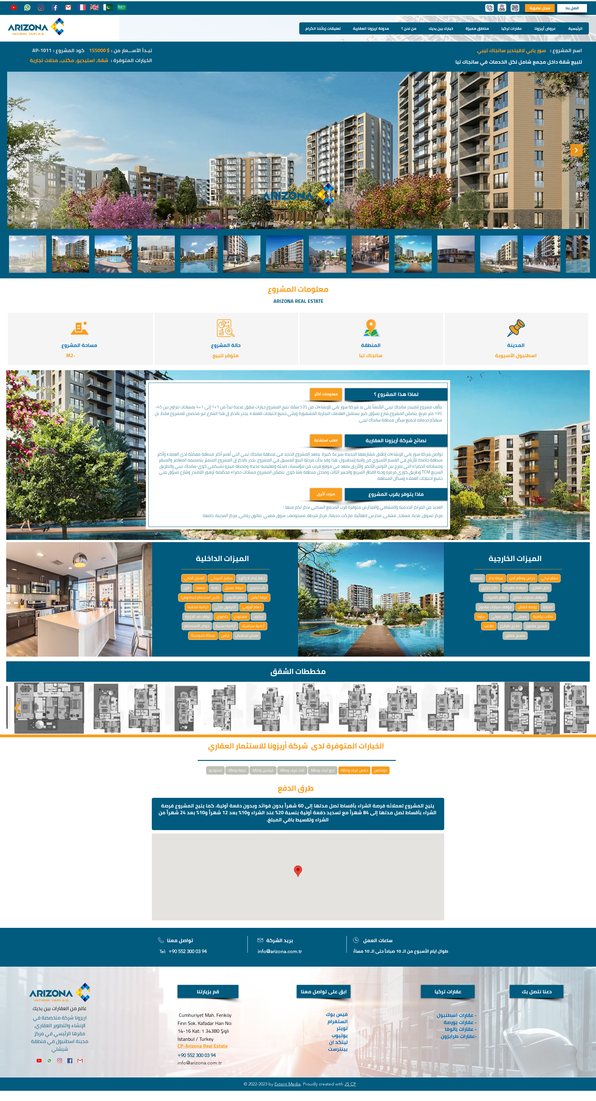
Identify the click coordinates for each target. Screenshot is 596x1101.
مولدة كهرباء (515, 587)
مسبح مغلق (515, 635)
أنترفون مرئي (225, 606)
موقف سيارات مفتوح (495, 606)
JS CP (350, 1084)
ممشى (521, 616)
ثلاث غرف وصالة (292, 770)
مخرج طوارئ (510, 625)
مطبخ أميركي (221, 578)
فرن (186, 587)
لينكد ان (338, 1042)
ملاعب (489, 625)
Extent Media (287, 1084)
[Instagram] (41, 7)
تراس (225, 635)
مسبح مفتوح (536, 625)
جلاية (215, 587)
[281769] (68, 7)
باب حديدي (257, 587)
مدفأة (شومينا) (203, 635)
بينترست (337, 1049)
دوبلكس (380, 770)
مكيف (258, 616)
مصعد (200, 587)
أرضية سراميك (253, 625)
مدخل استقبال (247, 635)
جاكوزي (222, 616)
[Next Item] (576, 150)
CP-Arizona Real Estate (203, 1045)
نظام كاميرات (496, 597)
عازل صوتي (500, 616)
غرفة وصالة (237, 770)
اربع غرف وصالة (323, 770)
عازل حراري (489, 587)
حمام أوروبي (251, 606)
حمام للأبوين (235, 597)
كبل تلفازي (540, 587)
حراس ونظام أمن (522, 578)
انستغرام (337, 1021)
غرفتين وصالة (263, 770)
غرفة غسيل (234, 587)
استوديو (215, 770)
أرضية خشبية (225, 625)
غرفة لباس (259, 597)
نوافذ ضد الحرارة (197, 616)
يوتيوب (340, 1035)
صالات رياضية (543, 616)
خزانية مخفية (197, 606)
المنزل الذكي (194, 578)
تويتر (342, 1028)
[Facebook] (55, 7)
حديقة (547, 606)
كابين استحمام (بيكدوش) (200, 597)
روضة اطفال (527, 606)
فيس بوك (337, 1014)
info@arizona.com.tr (280, 951)
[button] (396, 394)
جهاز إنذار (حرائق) (252, 578)
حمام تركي (549, 578)
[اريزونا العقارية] (27, 7)
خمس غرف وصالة (354, 770)
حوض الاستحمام (196, 625)
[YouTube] (14, 7)
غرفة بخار (496, 578)
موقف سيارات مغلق (528, 597)
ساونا (481, 616)
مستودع (240, 616)
